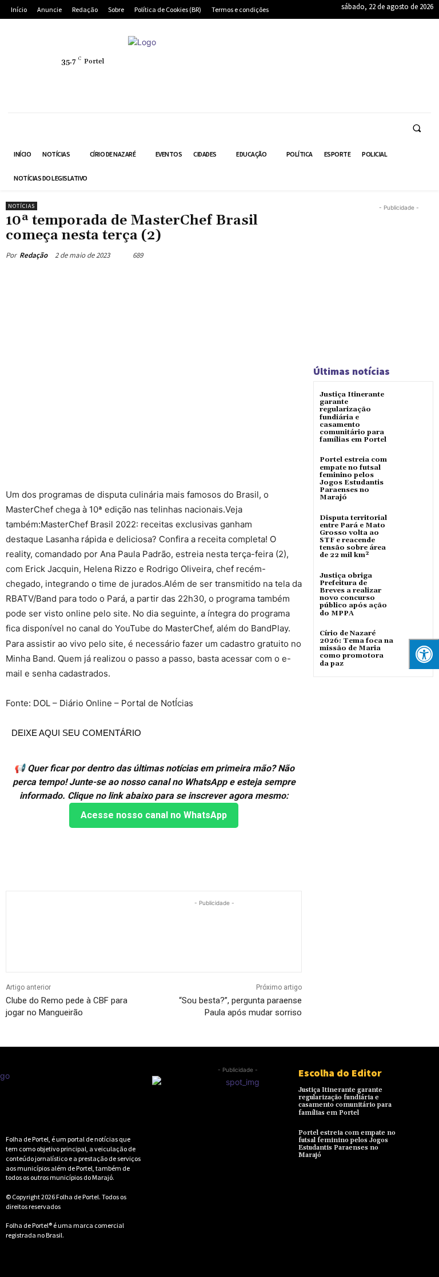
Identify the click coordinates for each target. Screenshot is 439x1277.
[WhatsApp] (335, 81)
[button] (416, 128)
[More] (225, 281)
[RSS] (361, 55)
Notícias (21, 206)
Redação (33, 255)
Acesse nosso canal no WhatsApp (154, 815)
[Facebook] (308, 55)
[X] (308, 81)
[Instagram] (335, 55)
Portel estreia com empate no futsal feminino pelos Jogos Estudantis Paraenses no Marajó (353, 478)
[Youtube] (361, 81)
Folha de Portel (77, 1196)
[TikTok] (414, 55)
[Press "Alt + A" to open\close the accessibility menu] (424, 654)
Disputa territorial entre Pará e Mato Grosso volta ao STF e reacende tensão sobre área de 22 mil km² (353, 537)
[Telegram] (387, 55)
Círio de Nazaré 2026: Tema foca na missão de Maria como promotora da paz (356, 648)
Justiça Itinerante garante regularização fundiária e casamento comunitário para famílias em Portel (353, 417)
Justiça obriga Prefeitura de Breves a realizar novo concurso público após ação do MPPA (353, 594)
